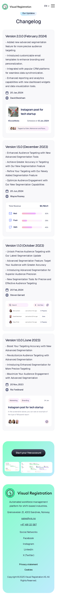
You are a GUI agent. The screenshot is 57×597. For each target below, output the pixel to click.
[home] (16, 6)
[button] (47, 6)
